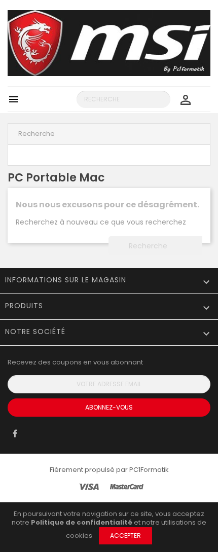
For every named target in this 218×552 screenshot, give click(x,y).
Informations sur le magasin (65, 280)
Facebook (15, 436)
